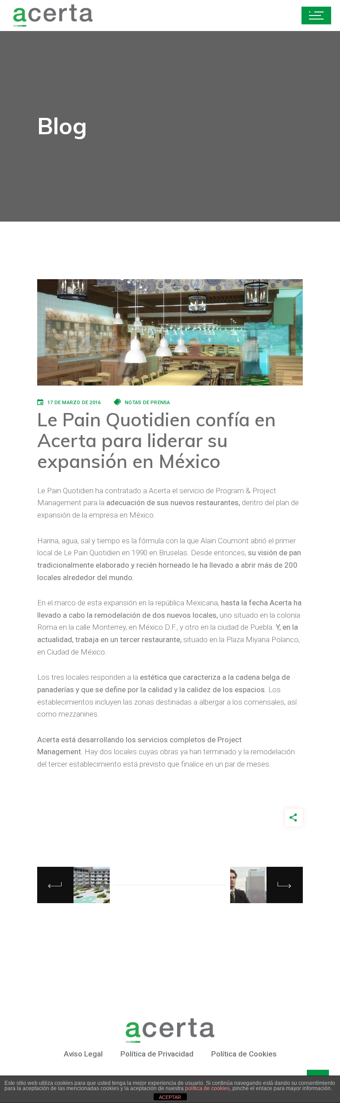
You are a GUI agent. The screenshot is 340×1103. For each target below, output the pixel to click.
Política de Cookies (244, 1053)
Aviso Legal (83, 1053)
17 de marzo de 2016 (73, 402)
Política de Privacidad (156, 1053)
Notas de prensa (147, 402)
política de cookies (207, 1088)
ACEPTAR (170, 1097)
